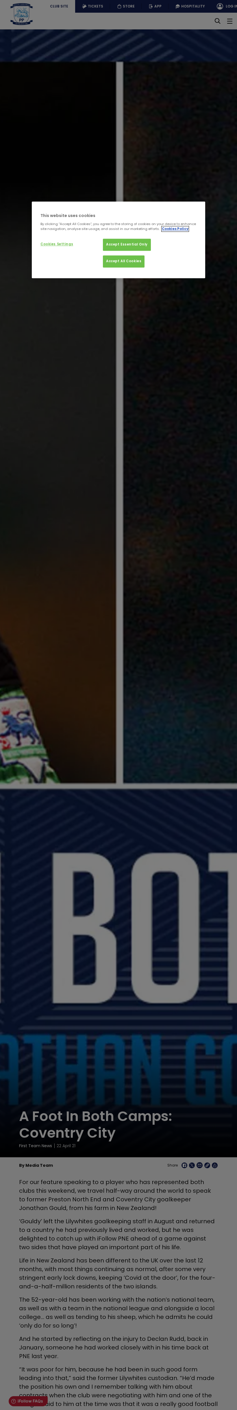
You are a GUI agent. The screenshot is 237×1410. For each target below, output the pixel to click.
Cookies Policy (175, 228)
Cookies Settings (56, 244)
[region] (118, 239)
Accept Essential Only (127, 244)
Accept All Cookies (123, 261)
